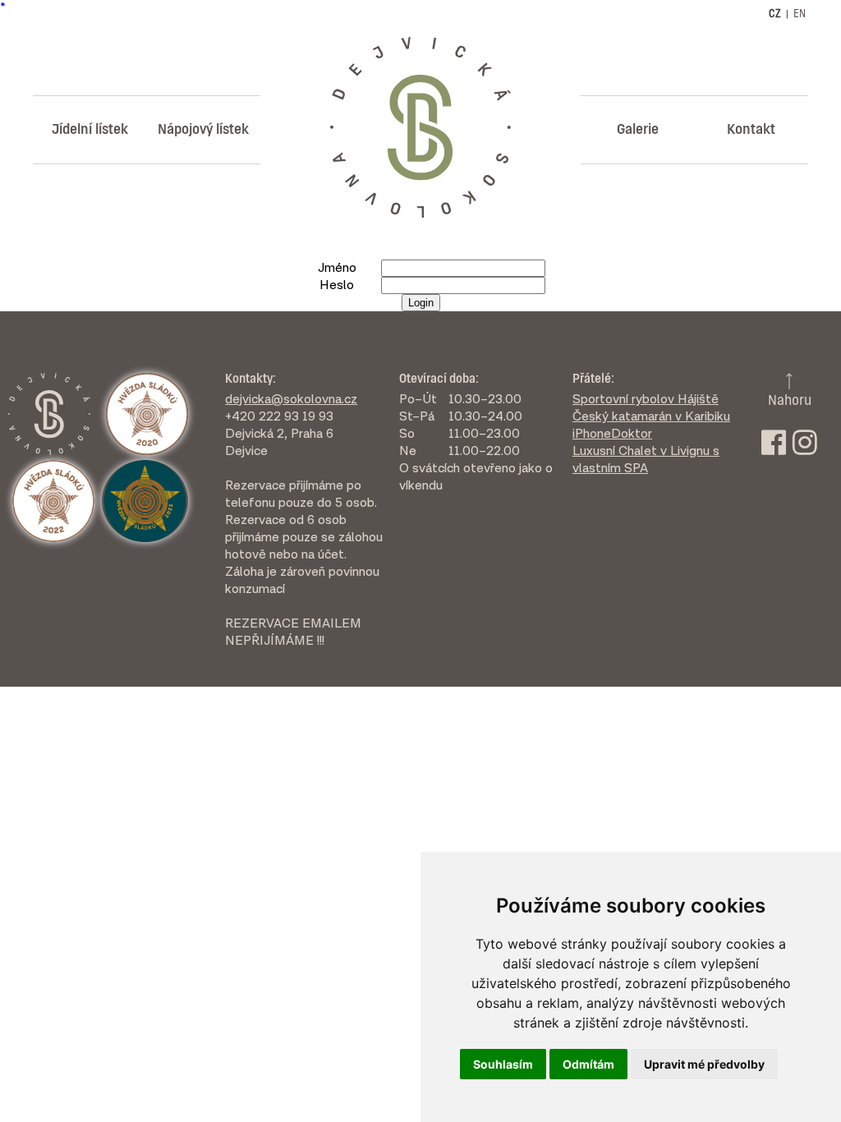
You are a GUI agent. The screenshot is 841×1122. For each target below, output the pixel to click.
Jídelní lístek (90, 129)
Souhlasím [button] (503, 1064)
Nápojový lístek (203, 129)
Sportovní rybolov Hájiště (645, 399)
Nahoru (789, 400)
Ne (407, 451)
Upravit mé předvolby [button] (704, 1064)
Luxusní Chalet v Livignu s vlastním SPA (645, 460)
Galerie (638, 129)
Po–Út (418, 399)
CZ (775, 14)
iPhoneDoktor (612, 434)
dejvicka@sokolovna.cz (291, 399)
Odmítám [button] (588, 1064)
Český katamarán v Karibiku (651, 416)
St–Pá (416, 416)
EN (799, 14)
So (407, 434)
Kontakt (751, 129)
